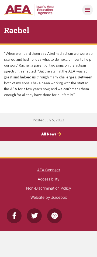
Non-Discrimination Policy (48, 188)
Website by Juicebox (48, 197)
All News (48, 134)
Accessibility (49, 179)
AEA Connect (48, 170)
